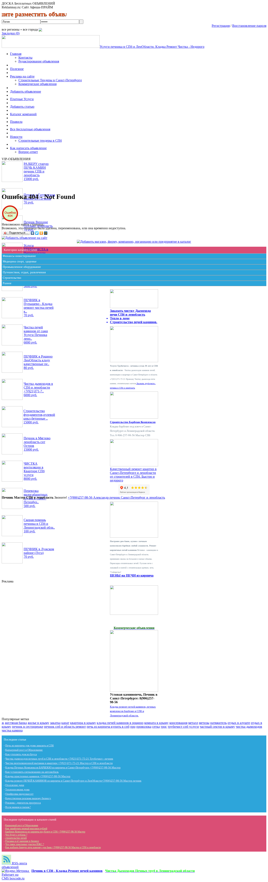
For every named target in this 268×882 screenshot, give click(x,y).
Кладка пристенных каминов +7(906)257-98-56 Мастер (37, 776)
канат (65, 723)
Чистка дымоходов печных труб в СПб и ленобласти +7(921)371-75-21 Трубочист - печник (59, 758)
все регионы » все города (20, 29)
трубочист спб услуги (183, 726)
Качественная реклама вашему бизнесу (28, 798)
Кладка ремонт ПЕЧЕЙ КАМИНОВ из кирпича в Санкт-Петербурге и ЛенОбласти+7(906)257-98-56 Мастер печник (73, 780)
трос (164, 726)
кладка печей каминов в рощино (120, 723)
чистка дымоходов (249, 726)
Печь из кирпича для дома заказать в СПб (29, 745)
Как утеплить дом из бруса (21, 754)
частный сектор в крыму (217, 726)
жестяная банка (16, 723)
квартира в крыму (83, 723)
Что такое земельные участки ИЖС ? (24, 844)
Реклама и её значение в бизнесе (22, 841)
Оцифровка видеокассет (19, 793)
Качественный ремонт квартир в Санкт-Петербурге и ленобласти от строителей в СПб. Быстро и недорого (133, 474)
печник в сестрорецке (27, 726)
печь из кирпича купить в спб (108, 726)
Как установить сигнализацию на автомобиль (32, 771)
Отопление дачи (14, 785)
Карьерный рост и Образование (24, 749)
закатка (55, 723)
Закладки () (10, 33)
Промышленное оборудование (22, 266)
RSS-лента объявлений (14, 865)
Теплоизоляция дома (17, 789)
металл (193, 723)
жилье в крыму (38, 723)
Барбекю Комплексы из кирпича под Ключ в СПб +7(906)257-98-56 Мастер (45, 831)
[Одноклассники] (41, 233)
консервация (178, 723)
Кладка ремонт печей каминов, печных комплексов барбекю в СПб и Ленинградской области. (133, 711)
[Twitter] (37, 233)
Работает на (13, 876)
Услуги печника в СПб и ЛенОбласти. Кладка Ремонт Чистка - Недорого (152, 46)
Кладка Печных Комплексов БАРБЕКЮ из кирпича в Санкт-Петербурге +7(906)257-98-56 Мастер (63, 767)
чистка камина (12, 730)
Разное (7, 283)
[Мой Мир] (46, 233)
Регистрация (221, 25)
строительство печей (16, 838)
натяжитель (218, 723)
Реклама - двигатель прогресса (23, 802)
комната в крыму (156, 723)
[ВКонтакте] (32, 233)
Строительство (12, 277)
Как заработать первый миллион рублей (26, 828)
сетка (156, 726)
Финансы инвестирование (19, 256)
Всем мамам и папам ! (18, 807)
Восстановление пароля (249, 25)
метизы (204, 723)
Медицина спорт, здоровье (19, 261)
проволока (143, 726)
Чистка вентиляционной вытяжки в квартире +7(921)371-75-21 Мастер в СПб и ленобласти (59, 763)
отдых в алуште (239, 723)
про (132, 726)
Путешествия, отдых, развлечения (24, 272)
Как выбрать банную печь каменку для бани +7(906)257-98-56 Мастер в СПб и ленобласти (53, 847)
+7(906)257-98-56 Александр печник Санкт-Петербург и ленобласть (116, 497)
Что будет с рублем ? (16, 834)
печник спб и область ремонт (65, 726)
